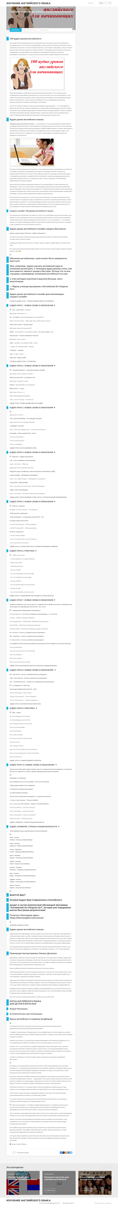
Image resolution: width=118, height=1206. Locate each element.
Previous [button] (104, 1167)
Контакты (91, 3)
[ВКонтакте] (61, 1153)
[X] (63, 1153)
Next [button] (109, 1167)
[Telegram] (71, 1153)
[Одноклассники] (66, 1153)
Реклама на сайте (68, 1203)
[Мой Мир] (69, 1153)
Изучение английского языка (28, 3)
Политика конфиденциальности (49, 1203)
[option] (23, 1183)
